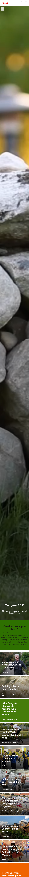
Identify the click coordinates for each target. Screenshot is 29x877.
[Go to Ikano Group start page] (5, 3)
